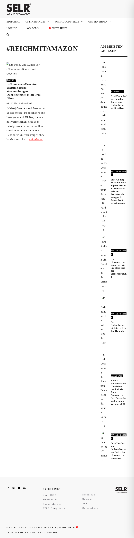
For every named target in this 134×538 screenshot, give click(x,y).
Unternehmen (98, 21)
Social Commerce (67, 21)
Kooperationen (52, 504)
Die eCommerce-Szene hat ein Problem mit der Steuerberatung (119, 268)
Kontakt (87, 499)
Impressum (89, 494)
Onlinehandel (35, 21)
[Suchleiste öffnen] (8, 34)
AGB (85, 503)
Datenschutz (90, 508)
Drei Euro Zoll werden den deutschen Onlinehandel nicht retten (119, 102)
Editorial (13, 21)
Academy (32, 28)
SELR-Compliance (54, 508)
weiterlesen (35, 139)
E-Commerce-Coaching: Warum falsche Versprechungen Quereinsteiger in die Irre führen (24, 91)
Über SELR (50, 495)
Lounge (12, 28)
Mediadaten (50, 499)
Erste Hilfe (59, 28)
